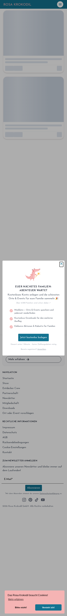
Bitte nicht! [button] (21, 607)
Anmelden (41, 349)
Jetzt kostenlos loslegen (33, 337)
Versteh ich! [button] (48, 607)
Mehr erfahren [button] (16, 599)
